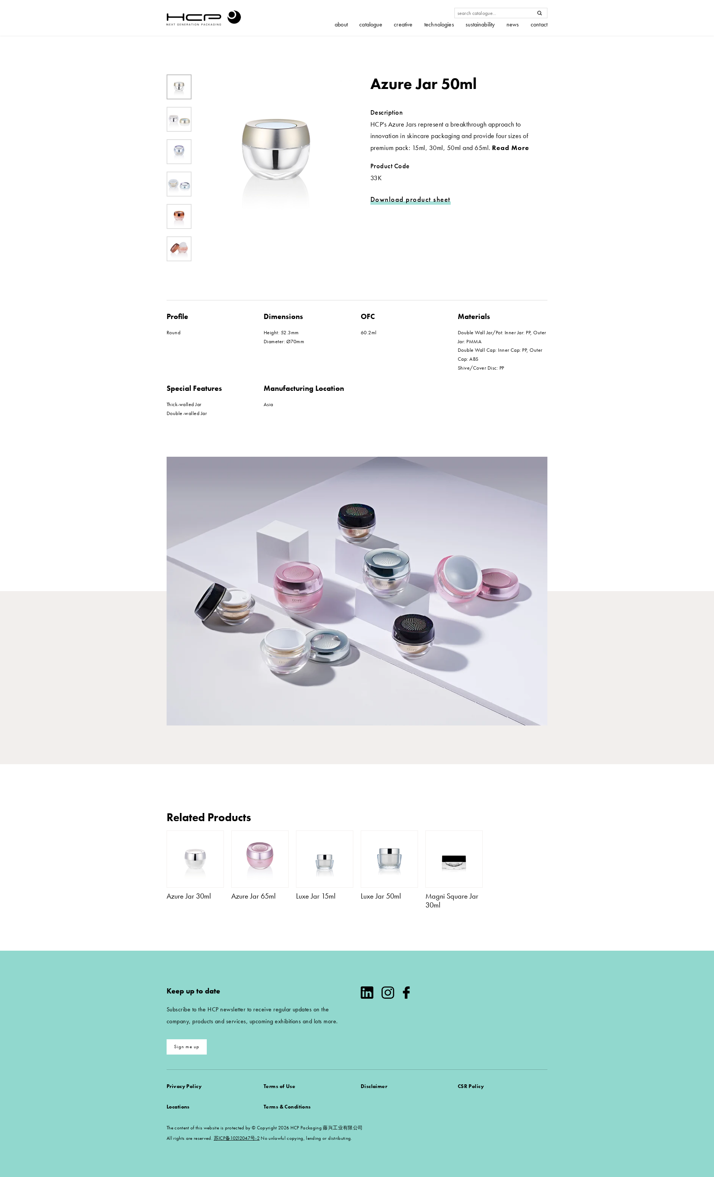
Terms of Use (279, 1086)
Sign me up (187, 1046)
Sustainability (480, 24)
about (341, 24)
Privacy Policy (184, 1086)
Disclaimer (374, 1086)
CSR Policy (471, 1086)
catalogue (370, 24)
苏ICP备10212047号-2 (237, 1138)
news (512, 24)
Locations (178, 1106)
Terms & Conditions (287, 1106)
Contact (539, 24)
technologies (439, 24)
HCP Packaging (204, 18)
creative (403, 24)
